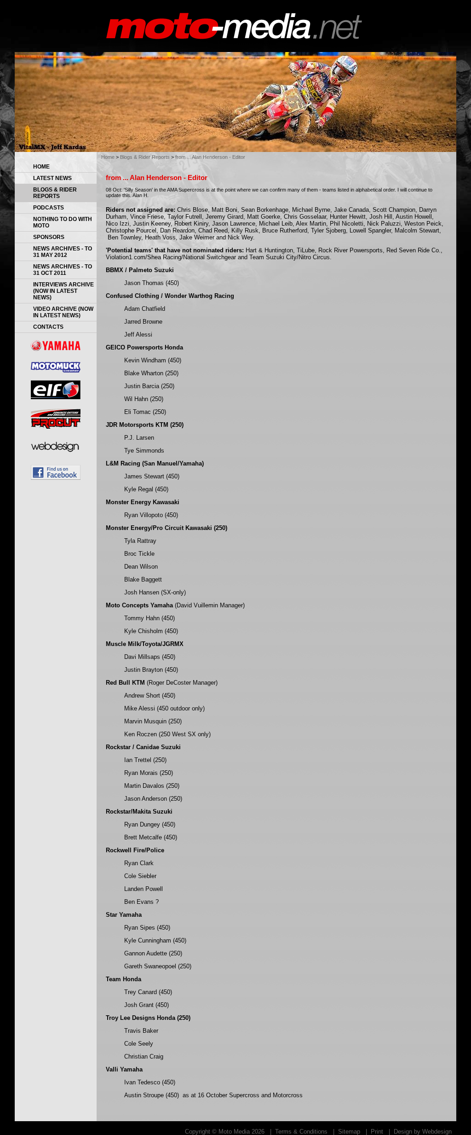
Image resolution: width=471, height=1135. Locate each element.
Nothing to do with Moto (62, 222)
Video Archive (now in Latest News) (63, 312)
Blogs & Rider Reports (55, 192)
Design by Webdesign (423, 1131)
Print (377, 1131)
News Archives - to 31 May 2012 (62, 251)
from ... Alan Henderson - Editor (210, 157)
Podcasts (48, 207)
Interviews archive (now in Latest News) (63, 291)
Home (41, 166)
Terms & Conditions (301, 1131)
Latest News (52, 178)
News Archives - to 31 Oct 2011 (62, 269)
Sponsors (48, 237)
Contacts (48, 327)
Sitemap (349, 1131)
